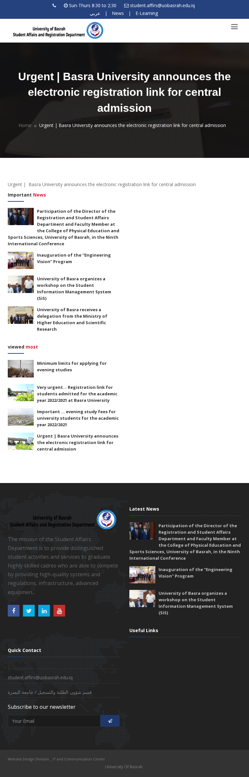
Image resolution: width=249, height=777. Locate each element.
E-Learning (147, 13)
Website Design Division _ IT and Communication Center (56, 759)
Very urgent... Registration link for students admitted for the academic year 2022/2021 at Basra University (77, 393)
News (118, 13)
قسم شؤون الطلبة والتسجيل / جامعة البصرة (50, 692)
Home (24, 125)
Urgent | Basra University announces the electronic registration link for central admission (77, 442)
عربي (95, 13)
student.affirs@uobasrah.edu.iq (162, 5)
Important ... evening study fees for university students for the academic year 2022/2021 (78, 418)
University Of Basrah (124, 767)
